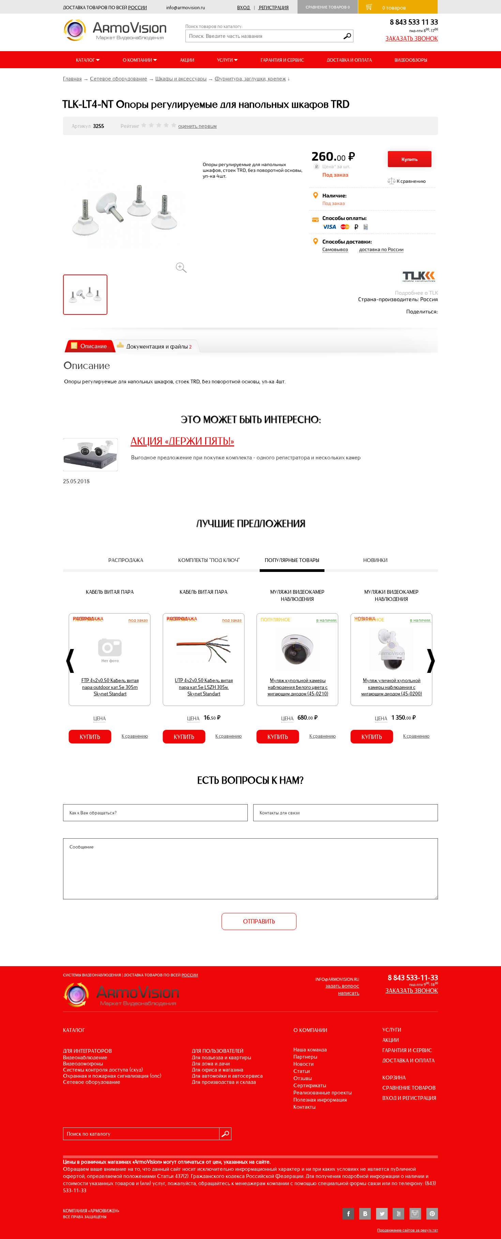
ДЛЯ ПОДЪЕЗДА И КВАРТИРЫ (221, 1057)
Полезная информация (320, 1099)
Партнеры (305, 1056)
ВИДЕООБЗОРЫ (411, 60)
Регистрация (274, 8)
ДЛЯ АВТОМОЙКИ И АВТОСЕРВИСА (227, 1076)
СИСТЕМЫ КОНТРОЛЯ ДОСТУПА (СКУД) (103, 1069)
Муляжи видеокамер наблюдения (297, 595)
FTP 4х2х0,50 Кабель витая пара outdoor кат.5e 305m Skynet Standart (110, 687)
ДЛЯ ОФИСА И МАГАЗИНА (217, 1069)
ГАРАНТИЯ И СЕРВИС (282, 60)
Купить (409, 159)
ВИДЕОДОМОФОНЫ (83, 1063)
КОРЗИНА (394, 1077)
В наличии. (326, 620)
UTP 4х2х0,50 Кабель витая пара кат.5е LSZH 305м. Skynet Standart (204, 687)
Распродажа (88, 619)
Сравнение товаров (328, 7)
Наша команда (310, 1049)
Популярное (275, 620)
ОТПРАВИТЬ (259, 921)
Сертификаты (309, 1085)
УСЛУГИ (391, 1030)
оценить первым (197, 126)
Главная (72, 78)
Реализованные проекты (322, 1092)
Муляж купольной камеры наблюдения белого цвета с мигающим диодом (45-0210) (298, 687)
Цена (99, 718)
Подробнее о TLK (416, 292)
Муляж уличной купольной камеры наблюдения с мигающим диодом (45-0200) (391, 687)
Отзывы (302, 1078)
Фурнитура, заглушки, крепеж (250, 78)
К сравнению (411, 181)
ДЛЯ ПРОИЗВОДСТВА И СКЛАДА (224, 1082)
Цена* (329, 166)
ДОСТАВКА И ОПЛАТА (349, 60)
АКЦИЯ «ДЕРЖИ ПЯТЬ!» (182, 440)
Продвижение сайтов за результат (407, 1230)
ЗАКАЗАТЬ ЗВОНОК (411, 38)
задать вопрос (342, 986)
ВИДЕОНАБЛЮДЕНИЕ (85, 1057)
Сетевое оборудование (118, 78)
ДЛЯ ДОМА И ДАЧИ (211, 1063)
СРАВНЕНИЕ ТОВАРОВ (409, 1088)
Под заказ (138, 620)
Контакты (304, 1107)
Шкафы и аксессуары (181, 78)
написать (348, 993)
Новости (303, 1064)
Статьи (301, 1071)
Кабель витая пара (110, 592)
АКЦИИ (187, 60)
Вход (243, 8)
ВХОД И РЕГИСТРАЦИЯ (409, 1098)
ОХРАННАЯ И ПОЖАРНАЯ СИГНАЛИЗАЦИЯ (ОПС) (112, 1076)
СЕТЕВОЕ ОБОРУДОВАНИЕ (91, 1082)
